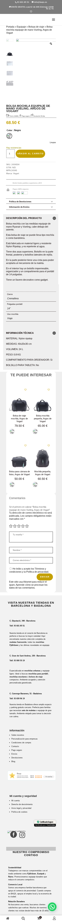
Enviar (44, 577)
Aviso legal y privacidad (21, 808)
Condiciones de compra (21, 742)
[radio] (9, 135)
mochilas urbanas (32, 671)
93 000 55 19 (19, 660)
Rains (10, 877)
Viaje (10, 318)
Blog (13, 761)
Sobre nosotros (17, 735)
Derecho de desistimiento (22, 804)
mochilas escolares (18, 677)
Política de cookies (19, 812)
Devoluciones (17, 758)
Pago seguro (16, 750)
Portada (10, 27)
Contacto (15, 746)
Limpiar (53, 142)
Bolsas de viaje (36, 27)
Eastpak (40, 874)
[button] (52, 906)
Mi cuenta (15, 800)
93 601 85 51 (19, 626)
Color (9, 130)
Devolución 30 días (39, 116)
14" (9, 308)
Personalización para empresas (24, 739)
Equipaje (21, 27)
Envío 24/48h (14, 116)
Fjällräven (31, 874)
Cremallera (13, 298)
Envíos (14, 754)
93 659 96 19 (19, 698)
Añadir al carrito (30, 153)
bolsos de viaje (36, 677)
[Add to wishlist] (25, 389)
